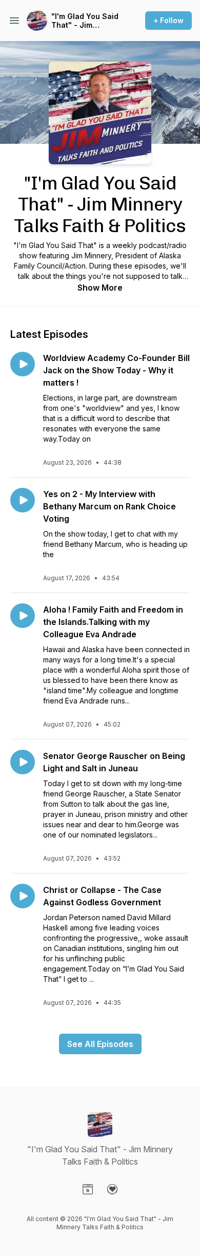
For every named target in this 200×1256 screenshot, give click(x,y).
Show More (100, 287)
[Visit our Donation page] (112, 1189)
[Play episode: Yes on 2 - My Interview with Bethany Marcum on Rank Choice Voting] (22, 500)
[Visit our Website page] (88, 1189)
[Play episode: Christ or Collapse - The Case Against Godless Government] (22, 896)
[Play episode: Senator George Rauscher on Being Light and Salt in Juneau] (22, 762)
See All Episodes (100, 1044)
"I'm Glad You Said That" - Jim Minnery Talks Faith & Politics (87, 21)
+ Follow (168, 20)
